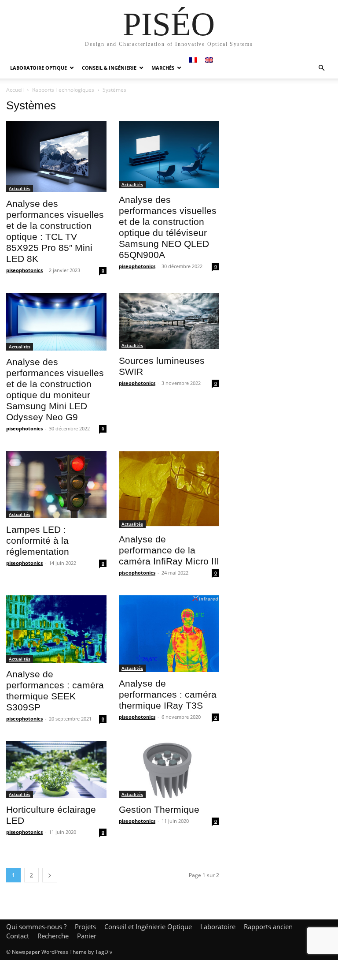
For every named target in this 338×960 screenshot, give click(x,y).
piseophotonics (24, 270)
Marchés (162, 67)
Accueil (15, 89)
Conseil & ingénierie (109, 67)
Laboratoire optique (38, 67)
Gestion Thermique (159, 809)
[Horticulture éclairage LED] (56, 769)
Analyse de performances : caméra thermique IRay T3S (168, 694)
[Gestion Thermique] (169, 769)
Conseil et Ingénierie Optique (148, 926)
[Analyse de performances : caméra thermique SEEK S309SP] (56, 629)
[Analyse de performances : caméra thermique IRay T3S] (169, 633)
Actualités (19, 188)
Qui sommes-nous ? (36, 926)
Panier (86, 936)
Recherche (53, 936)
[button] (321, 68)
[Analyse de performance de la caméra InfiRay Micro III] (169, 489)
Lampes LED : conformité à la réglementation (37, 540)
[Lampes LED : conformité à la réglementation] (56, 484)
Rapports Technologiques (63, 89)
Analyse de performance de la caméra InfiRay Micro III (169, 550)
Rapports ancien (268, 926)
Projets (85, 926)
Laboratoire (217, 926)
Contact (17, 936)
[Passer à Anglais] (209, 60)
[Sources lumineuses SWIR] (169, 321)
